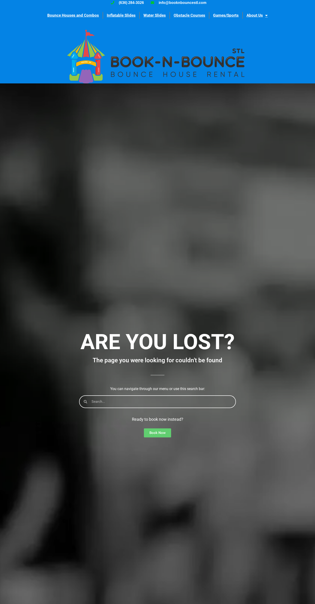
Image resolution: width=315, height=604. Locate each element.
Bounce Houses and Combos (73, 15)
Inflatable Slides (121, 15)
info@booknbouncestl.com (182, 3)
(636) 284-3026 (131, 3)
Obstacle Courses (189, 15)
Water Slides (154, 15)
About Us (255, 15)
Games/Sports (226, 15)
